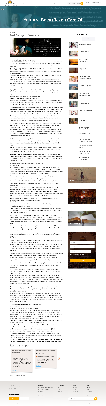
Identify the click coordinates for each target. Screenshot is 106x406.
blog (88, 385)
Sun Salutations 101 (84, 51)
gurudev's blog (90, 395)
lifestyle (88, 387)
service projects (61, 395)
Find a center (88, 2)
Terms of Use (93, 403)
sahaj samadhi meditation (43, 389)
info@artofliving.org (14, 385)
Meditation (43, 3)
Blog (54, 3)
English (13, 5)
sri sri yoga (40, 391)
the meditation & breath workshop (45, 387)
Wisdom (34, 3)
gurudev (74, 385)
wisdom (74, 389)
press (59, 389)
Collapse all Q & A (58, 61)
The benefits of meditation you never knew (84, 70)
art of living (61, 385)
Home (2, 9)
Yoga (38, 3)
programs (40, 385)
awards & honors (76, 395)
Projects (29, 3)
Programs (24, 3)
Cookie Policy (87, 403)
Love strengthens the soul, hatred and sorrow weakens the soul (85, 95)
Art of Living (59, 3)
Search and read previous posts (18, 375)
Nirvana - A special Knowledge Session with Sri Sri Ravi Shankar (85, 129)
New (88, 39)
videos (74, 393)
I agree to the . (77, 254)
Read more (14, 370)
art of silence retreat (42, 393)
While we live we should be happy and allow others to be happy (85, 103)
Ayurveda (49, 3)
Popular (75, 39)
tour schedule (75, 391)
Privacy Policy (81, 254)
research (60, 391)
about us (59, 387)
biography (75, 387)
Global (7, 5)
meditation (89, 391)
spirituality (89, 393)
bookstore (60, 393)
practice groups (41, 395)
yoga (88, 389)
